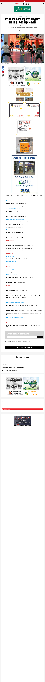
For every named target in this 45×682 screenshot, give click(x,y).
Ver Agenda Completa (6, 409)
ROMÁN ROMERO (21, 30)
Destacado (28, 341)
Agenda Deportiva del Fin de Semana (19, 341)
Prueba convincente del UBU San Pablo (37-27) (9, 370)
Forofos (21, 0)
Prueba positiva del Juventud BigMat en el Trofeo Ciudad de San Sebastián (14, 359)
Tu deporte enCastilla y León (26, 4)
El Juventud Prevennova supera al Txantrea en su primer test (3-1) (13, 362)
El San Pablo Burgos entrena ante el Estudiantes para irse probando (13, 367)
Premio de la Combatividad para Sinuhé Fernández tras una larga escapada (14, 364)
